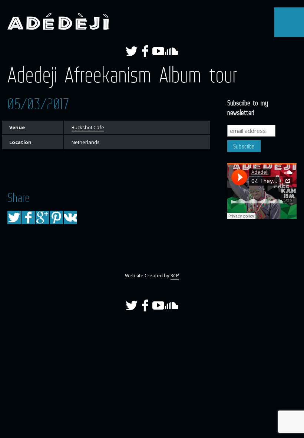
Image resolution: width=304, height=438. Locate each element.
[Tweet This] (14, 217)
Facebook (145, 51)
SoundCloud (171, 51)
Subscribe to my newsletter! (247, 107)
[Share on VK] (70, 217)
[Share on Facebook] (28, 217)
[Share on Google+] (42, 217)
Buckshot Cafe (88, 127)
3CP (175, 275)
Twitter (131, 51)
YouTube (158, 51)
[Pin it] (56, 217)
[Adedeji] (55, 20)
